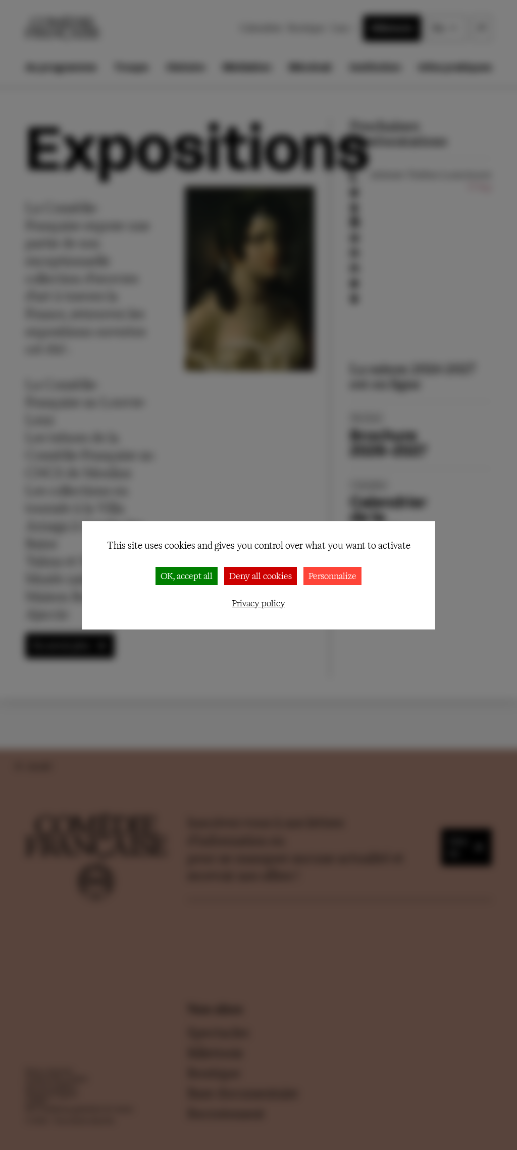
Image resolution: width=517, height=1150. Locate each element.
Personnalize (332, 576)
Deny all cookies (260, 576)
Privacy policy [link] (258, 603)
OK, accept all (187, 576)
